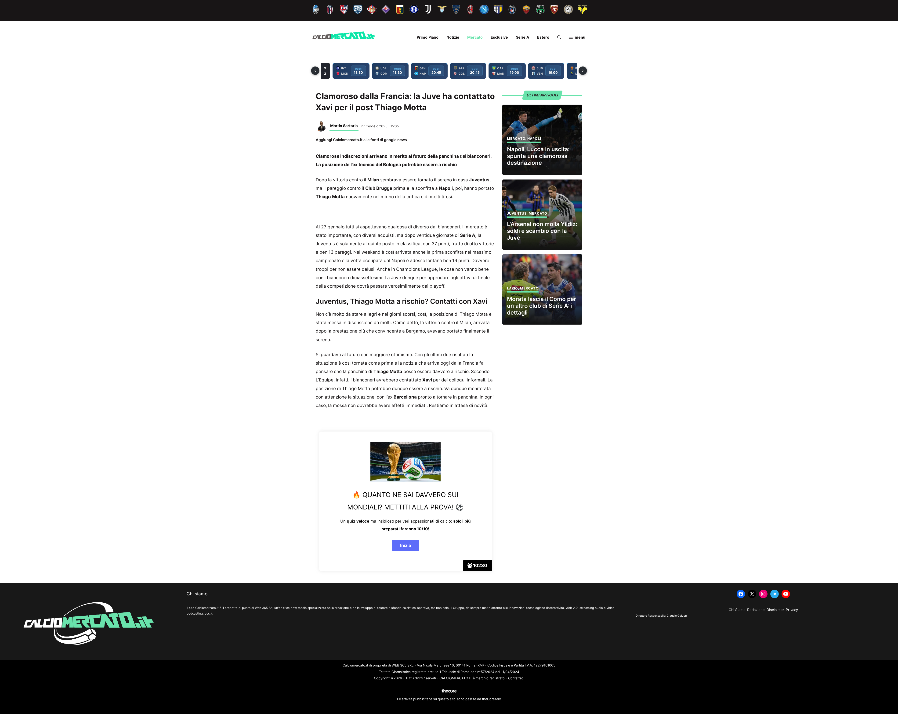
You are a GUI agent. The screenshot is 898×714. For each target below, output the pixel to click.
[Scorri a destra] (583, 70)
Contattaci (516, 678)
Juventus (517, 213)
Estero (543, 37)
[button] (559, 37)
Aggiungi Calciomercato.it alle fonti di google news (361, 139)
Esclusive (499, 37)
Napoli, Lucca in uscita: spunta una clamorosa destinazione (538, 156)
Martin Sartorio (344, 125)
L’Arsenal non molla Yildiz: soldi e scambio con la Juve (542, 231)
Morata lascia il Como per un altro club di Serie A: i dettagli (541, 306)
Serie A (522, 37)
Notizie (452, 37)
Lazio (512, 288)
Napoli (534, 138)
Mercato (475, 37)
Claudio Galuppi (677, 615)
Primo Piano (427, 37)
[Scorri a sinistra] (315, 70)
